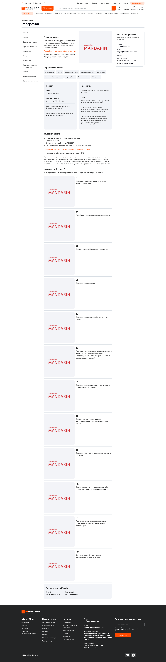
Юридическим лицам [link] (30, 81)
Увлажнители (124, 13)
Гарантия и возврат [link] (30, 47)
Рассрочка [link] (27, 60)
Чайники (90, 13)
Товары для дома (69, 630)
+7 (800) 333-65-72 (39, 3)
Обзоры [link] (26, 37)
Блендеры (98, 13)
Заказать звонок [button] (137, 3)
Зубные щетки (135, 13)
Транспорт (66, 636)
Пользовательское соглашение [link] (30, 66)
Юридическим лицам (49, 638)
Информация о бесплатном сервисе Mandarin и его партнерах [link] (67, 149)
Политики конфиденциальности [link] (124, 629)
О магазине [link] (27, 51)
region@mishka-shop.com (94, 627)
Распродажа (27, 13)
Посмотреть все (68, 640)
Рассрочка (116, 3)
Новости (94, 3)
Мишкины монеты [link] (29, 76)
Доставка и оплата (83, 3)
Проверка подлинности (50, 641)
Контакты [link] (26, 56)
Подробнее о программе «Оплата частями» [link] (60, 51)
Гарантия (45, 631)
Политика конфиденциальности (29, 632)
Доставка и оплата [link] (30, 42)
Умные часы (58, 13)
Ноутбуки (48, 13)
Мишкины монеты (48, 625)
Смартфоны (39, 13)
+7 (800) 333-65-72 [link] (124, 46)
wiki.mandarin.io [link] (71, 594)
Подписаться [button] (123, 635)
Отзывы (44, 635)
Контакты (125, 3)
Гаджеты (66, 633)
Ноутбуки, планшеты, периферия (70, 626)
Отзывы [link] (25, 72)
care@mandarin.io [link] (53, 594)
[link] (27, 20)
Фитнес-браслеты (70, 13)
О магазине (25, 622)
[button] (48, 8)
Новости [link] (26, 33)
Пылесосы (81, 13)
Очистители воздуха (111, 13)
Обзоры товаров (104, 3)
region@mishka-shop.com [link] (127, 52)
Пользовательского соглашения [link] (124, 631)
